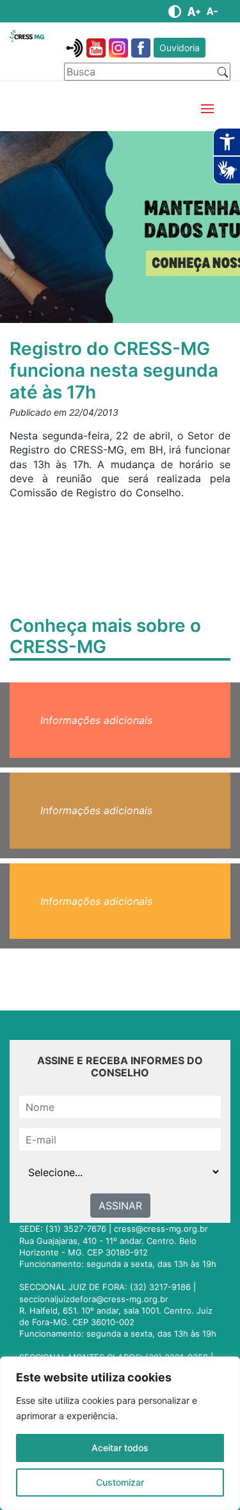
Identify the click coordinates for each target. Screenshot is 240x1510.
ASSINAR (120, 1205)
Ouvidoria (179, 47)
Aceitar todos (120, 1447)
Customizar (120, 1482)
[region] (120, 1433)
